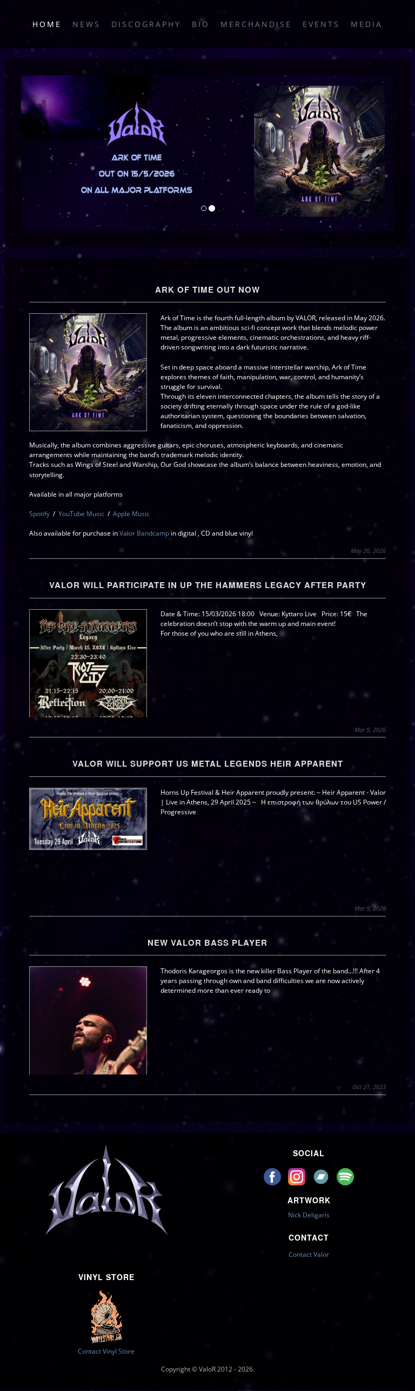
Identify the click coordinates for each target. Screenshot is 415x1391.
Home (47, 24)
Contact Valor (309, 1254)
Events (321, 24)
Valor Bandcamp (144, 533)
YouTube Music (81, 513)
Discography (146, 24)
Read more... (208, 708)
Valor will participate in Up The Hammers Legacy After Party (207, 585)
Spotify (39, 513)
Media (367, 24)
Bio (201, 24)
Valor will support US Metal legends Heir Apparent (207, 763)
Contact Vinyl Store (106, 1351)
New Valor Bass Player (207, 942)
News (86, 24)
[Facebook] (273, 1176)
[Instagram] (297, 1176)
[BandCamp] (322, 1176)
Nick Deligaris (309, 1214)
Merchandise (256, 24)
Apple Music (131, 513)
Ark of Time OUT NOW (207, 289)
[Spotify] (345, 1176)
